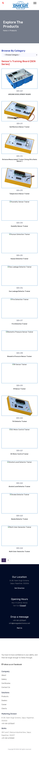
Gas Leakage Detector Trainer (19, 291)
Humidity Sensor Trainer (19, 226)
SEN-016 (19, 288)
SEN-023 (19, 516)
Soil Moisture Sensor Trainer (20, 127)
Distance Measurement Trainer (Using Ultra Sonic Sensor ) (19, 160)
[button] (35, 2)
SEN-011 (19, 123)
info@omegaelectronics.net (19, 623)
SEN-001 (19, 91)
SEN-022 (19, 483)
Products (13, 31)
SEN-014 (19, 223)
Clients (4, 708)
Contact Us (6, 687)
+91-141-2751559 (8, 738)
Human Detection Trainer (19, 259)
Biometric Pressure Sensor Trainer (19, 356)
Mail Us (19, 628)
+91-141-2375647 (19, 620)
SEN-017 (19, 320)
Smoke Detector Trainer (19, 519)
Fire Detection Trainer (19, 324)
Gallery (4, 679)
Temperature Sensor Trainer (19, 194)
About (4, 675)
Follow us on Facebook (12, 664)
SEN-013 (19, 190)
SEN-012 (19, 156)
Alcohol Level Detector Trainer (19, 486)
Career (4, 704)
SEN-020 (19, 418)
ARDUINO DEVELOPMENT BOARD (19, 94)
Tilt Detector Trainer (19, 421)
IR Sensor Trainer (19, 389)
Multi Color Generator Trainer (19, 551)
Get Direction (19, 588)
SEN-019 (19, 385)
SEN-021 (19, 451)
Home (5, 31)
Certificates (6, 683)
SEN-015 (19, 255)
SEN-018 (19, 353)
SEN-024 (19, 548)
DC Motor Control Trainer (19, 454)
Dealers (4, 700)
